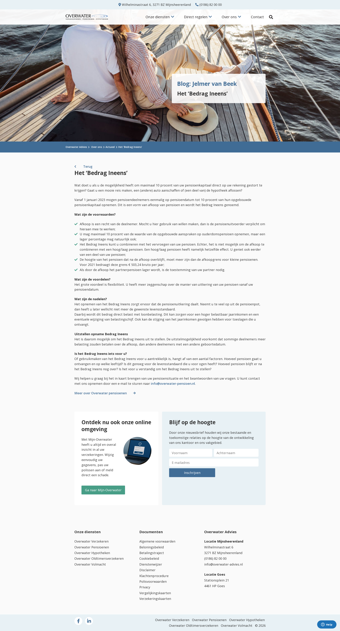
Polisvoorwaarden (153, 581)
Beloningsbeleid (151, 547)
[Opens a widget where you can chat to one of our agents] (326, 624)
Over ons (96, 147)
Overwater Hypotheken (92, 553)
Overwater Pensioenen (91, 547)
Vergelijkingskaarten (155, 593)
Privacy (144, 587)
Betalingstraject (151, 553)
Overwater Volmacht (90, 564)
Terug (87, 166)
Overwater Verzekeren (91, 541)
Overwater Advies (76, 147)
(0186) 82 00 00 (210, 4)
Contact (257, 17)
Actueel (110, 147)
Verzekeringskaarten (155, 599)
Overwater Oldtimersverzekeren (99, 558)
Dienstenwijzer (150, 564)
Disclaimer (147, 570)
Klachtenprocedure (154, 576)
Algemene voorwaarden (157, 541)
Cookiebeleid (149, 558)
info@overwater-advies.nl (223, 564)
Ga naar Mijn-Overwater (103, 490)
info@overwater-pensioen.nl (173, 383)
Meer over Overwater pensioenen (100, 393)
